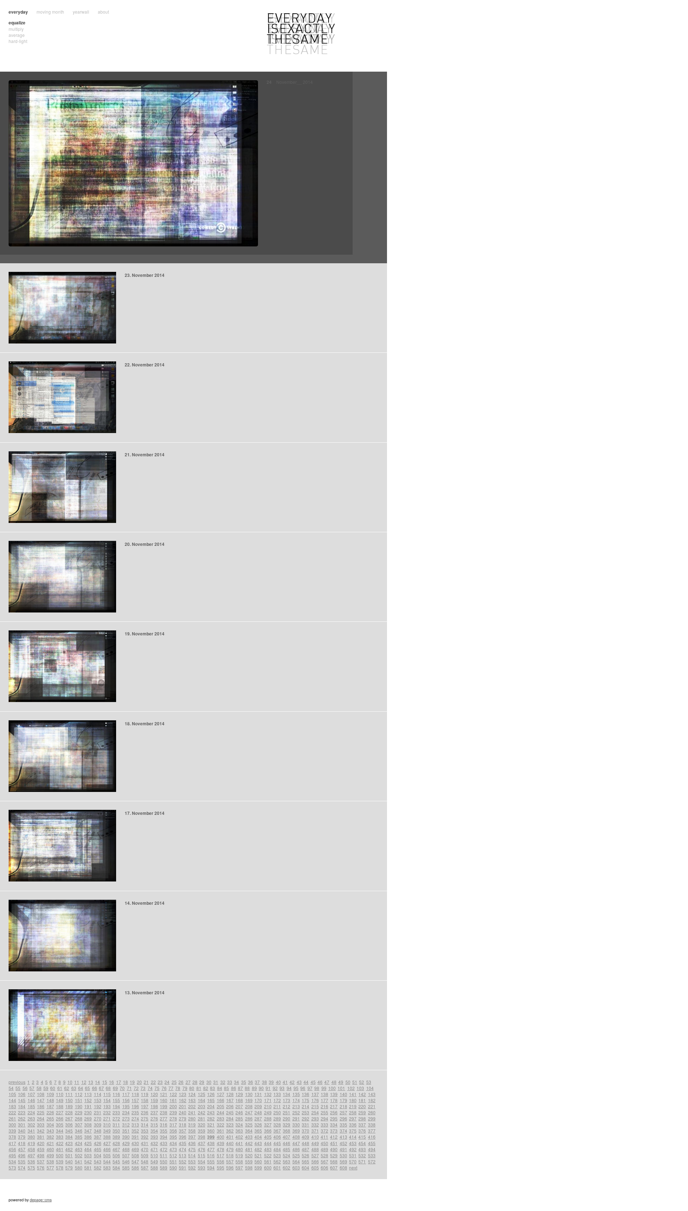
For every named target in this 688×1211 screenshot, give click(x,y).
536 (31, 1161)
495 (12, 1155)
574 (21, 1167)
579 (69, 1167)
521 (258, 1155)
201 (182, 1106)
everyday (18, 12)
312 (126, 1124)
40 (278, 1082)
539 (59, 1161)
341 (31, 1131)
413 (343, 1137)
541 (78, 1161)
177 (324, 1100)
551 (173, 1161)
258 (353, 1112)
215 (315, 1106)
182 (372, 1100)
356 (173, 1131)
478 (220, 1149)
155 (116, 1100)
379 (21, 1137)
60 (52, 1088)
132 (268, 1094)
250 (277, 1112)
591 (182, 1167)
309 (97, 1124)
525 (296, 1155)
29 (201, 1082)
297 (353, 1118)
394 (163, 1137)
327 (268, 1124)
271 (107, 1118)
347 (88, 1131)
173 (286, 1100)
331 (305, 1124)
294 (324, 1118)
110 (59, 1094)
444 (268, 1143)
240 (182, 1112)
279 (182, 1118)
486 (296, 1149)
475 (192, 1149)
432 (154, 1143)
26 (180, 1082)
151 (78, 1100)
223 (21, 1112)
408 (296, 1137)
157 (135, 1100)
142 (362, 1094)
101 (341, 1088)
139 (334, 1094)
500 (59, 1155)
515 (201, 1155)
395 (173, 1137)
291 (296, 1118)
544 (107, 1161)
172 (277, 1100)
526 (305, 1155)
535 (21, 1161)
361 (220, 1131)
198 (154, 1106)
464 (88, 1149)
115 (107, 1094)
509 (144, 1155)
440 (230, 1143)
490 (334, 1149)
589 (163, 1167)
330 (296, 1124)
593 (201, 1167)
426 (97, 1143)
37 (257, 1082)
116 (116, 1094)
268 (78, 1118)
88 (247, 1088)
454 (362, 1143)
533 (372, 1155)
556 (220, 1161)
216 (324, 1106)
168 (239, 1100)
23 (160, 1082)
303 (40, 1124)
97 (309, 1088)
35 (243, 1082)
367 (277, 1131)
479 (230, 1149)
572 (372, 1161)
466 (107, 1149)
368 (286, 1131)
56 (25, 1088)
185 (31, 1106)
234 (126, 1112)
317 (173, 1124)
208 (249, 1106)
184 (21, 1106)
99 (323, 1088)
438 (211, 1143)
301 (21, 1124)
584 (116, 1167)
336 (353, 1124)
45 (313, 1082)
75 (156, 1088)
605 (315, 1167)
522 (268, 1155)
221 (372, 1106)
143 (372, 1094)
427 (107, 1143)
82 (205, 1088)
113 (88, 1094)
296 (343, 1118)
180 (353, 1100)
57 (31, 1088)
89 (254, 1088)
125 (201, 1094)
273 (126, 1118)
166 (220, 1100)
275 (144, 1118)
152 (88, 1100)
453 (353, 1143)
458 (31, 1149)
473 (173, 1149)
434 (173, 1143)
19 (132, 1082)
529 (334, 1155)
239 (173, 1112)
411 (324, 1137)
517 (220, 1155)
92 (275, 1088)
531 (353, 1155)
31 (215, 1082)
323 (230, 1124)
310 (107, 1124)
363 (239, 1131)
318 (182, 1124)
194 (116, 1106)
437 (201, 1143)
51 (354, 1082)
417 (12, 1143)
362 (230, 1131)
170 (258, 1100)
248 (258, 1112)
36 (250, 1082)
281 (201, 1118)
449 (315, 1143)
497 (31, 1155)
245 (230, 1112)
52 (361, 1082)
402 (239, 1137)
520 (249, 1155)
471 (154, 1149)
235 (135, 1112)
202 (192, 1106)
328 (277, 1124)
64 (80, 1088)
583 (107, 1167)
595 (220, 1167)
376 (362, 1131)
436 (192, 1143)
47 (326, 1082)
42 (292, 1082)
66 (94, 1088)
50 (347, 1082)
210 (268, 1106)
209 (258, 1106)
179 (343, 1100)
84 (219, 1088)
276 (154, 1118)
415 (362, 1137)
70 (122, 1088)
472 (163, 1149)
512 (173, 1155)
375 (353, 1131)
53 (368, 1082)
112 (78, 1094)
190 (78, 1106)
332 (315, 1124)
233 (116, 1112)
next (353, 1167)
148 (50, 1100)
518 (230, 1155)
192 (97, 1106)
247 (249, 1112)
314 (144, 1124)
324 (239, 1124)
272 (116, 1118)
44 (306, 1082)
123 (182, 1094)
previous (17, 1082)
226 (50, 1112)
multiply (16, 29)
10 (69, 1082)
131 (258, 1094)
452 (343, 1143)
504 (97, 1155)
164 (201, 1100)
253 (305, 1112)
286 (249, 1118)
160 (163, 1100)
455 (372, 1143)
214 (305, 1106)
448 (305, 1143)
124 (192, 1094)
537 (40, 1161)
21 (146, 1082)
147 (40, 1100)
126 (211, 1094)
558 (239, 1161)
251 (286, 1112)
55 (17, 1088)
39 (271, 1082)
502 (78, 1155)
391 (135, 1137)
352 (135, 1131)
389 (116, 1137)
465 (97, 1149)
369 (296, 1131)
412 (334, 1137)
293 (315, 1118)
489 (324, 1149)
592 (192, 1167)
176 (315, 1100)
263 (31, 1118)
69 (115, 1088)
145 (21, 1100)
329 (286, 1124)
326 (258, 1124)
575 (31, 1167)
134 (286, 1094)
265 (50, 1118)
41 (285, 1082)
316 (163, 1124)
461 (59, 1149)
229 (78, 1112)
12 (83, 1082)
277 (163, 1118)
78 (177, 1088)
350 (116, 1131)
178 (334, 1100)
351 (126, 1131)
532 (362, 1155)
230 (88, 1112)
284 (230, 1118)
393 (154, 1137)
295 (334, 1118)
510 (154, 1155)
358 (192, 1131)
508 (135, 1155)
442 (249, 1143)
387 (97, 1137)
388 (107, 1137)
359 (201, 1131)
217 (334, 1106)
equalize (17, 22)
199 (163, 1106)
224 (31, 1112)
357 (182, 1131)
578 (59, 1167)
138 (324, 1094)
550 (163, 1161)
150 (69, 1100)
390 (126, 1137)
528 (324, 1155)
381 (40, 1137)
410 (315, 1137)
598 (249, 1167)
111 (69, 1094)
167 (230, 1100)
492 (353, 1149)
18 (125, 1082)
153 (97, 1100)
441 (239, 1143)
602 (286, 1167)
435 (182, 1143)
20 (139, 1082)
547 (135, 1161)
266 (59, 1118)
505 (107, 1155)
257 (343, 1112)
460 (50, 1149)
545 (116, 1161)
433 (163, 1143)
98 (316, 1088)
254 (315, 1112)
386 (88, 1137)
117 (126, 1094)
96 (302, 1088)
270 (97, 1118)
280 (192, 1118)
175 (305, 1100)
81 (198, 1088)
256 (334, 1112)
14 (97, 1082)
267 (69, 1118)
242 (201, 1112)
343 (50, 1131)
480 (239, 1149)
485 (286, 1149)
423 (69, 1143)
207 (239, 1106)
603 (296, 1167)
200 (173, 1106)
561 (268, 1161)
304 (50, 1124)
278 (173, 1118)
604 (305, 1167)
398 (201, 1137)
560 (258, 1161)
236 (144, 1112)
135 (296, 1094)
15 (104, 1082)
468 (126, 1149)
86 (233, 1088)
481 (249, 1149)
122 (173, 1094)
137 (315, 1094)
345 (69, 1131)
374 (343, 1131)
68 (108, 1088)
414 (353, 1137)
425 (88, 1143)
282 (211, 1118)
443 (258, 1143)
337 (362, 1124)
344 (59, 1131)
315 (154, 1124)
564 (296, 1161)
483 (268, 1149)
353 (144, 1131)
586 (135, 1167)
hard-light (18, 41)
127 (220, 1094)
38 (264, 1082)
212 (286, 1106)
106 (21, 1094)
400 (220, 1137)
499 (50, 1155)
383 (59, 1137)
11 (76, 1082)
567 (324, 1161)
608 (343, 1167)
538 (50, 1161)
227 (59, 1112)
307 (78, 1124)
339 (12, 1131)
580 (78, 1167)
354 (154, 1131)
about (103, 12)
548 (144, 1161)
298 (362, 1118)
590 (173, 1167)
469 (135, 1149)
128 (230, 1094)
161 (173, 1100)
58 (39, 1088)
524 (286, 1155)
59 (45, 1088)
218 (343, 1106)
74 (150, 1088)
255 (324, 1112)
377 (372, 1131)
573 (12, 1167)
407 (286, 1137)
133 (277, 1094)
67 (101, 1088)
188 (59, 1106)
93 (282, 1088)
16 (111, 1082)
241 (192, 1112)
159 (154, 1100)
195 (126, 1106)
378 (12, 1137)
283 (220, 1118)
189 (69, 1106)
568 (334, 1161)
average (17, 35)
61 (59, 1088)
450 (324, 1143)
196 (135, 1106)
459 (40, 1149)
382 (50, 1137)
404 (258, 1137)
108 (40, 1094)
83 (212, 1088)
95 (295, 1088)
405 (268, 1137)
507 (126, 1155)
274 (135, 1118)
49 (340, 1082)
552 (182, 1161)
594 (211, 1167)
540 (69, 1161)
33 (229, 1082)
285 (239, 1118)
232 (107, 1112)
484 (277, 1149)
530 (343, 1155)
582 (97, 1167)
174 (296, 1100)
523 (277, 1155)
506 (116, 1155)
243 (211, 1112)
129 (239, 1094)
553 (192, 1161)
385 (78, 1137)
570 (353, 1161)
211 (277, 1106)
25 (174, 1082)
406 (277, 1137)
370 (305, 1131)
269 (88, 1118)
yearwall (81, 12)
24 (166, 1082)
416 (372, 1137)
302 (31, 1124)
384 (69, 1137)
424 (78, 1143)
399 (211, 1137)
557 (230, 1161)
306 (69, 1124)
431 (144, 1143)
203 (201, 1106)
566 (315, 1161)
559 (249, 1161)
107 (31, 1094)
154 (107, 1100)
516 (211, 1155)
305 (59, 1124)
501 (69, 1155)
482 (258, 1149)
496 (21, 1155)
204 (211, 1106)
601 (277, 1167)
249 (268, 1112)
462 (69, 1149)
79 (184, 1088)
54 (11, 1088)
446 (286, 1143)
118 (135, 1094)
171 (268, 1100)
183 (12, 1106)
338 (372, 1124)
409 (305, 1137)
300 (12, 1124)
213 (296, 1106)
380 (31, 1137)
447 (296, 1143)
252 (296, 1112)
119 (144, 1094)
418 (21, 1143)
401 (230, 1137)
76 (164, 1088)
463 (78, 1149)
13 (90, 1082)
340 (21, 1131)
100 (332, 1088)
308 (88, 1124)
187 (50, 1106)
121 (163, 1094)
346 (78, 1131)
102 (351, 1088)
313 (135, 1124)
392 (144, 1137)
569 (343, 1161)
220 (362, 1106)
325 (249, 1124)
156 (126, 1100)
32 (222, 1082)
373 (334, 1131)
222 (12, 1112)
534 (12, 1161)
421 (50, 1143)
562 (277, 1161)
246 (239, 1112)
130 (249, 1094)
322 (220, 1124)
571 (362, 1161)
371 (315, 1131)
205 (220, 1106)
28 (194, 1082)
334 (334, 1124)
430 (135, 1143)
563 (286, 1161)
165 (211, 1100)
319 (192, 1124)
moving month (50, 12)
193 (107, 1106)
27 (188, 1082)
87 (240, 1088)
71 (129, 1088)
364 (249, 1131)
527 (315, 1155)
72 (136, 1088)
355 (163, 1131)
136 (305, 1094)
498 (40, 1155)
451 (334, 1143)
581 (88, 1167)
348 (97, 1131)
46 (319, 1082)
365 (258, 1131)
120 (154, 1094)
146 (31, 1100)
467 (116, 1149)
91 (268, 1088)
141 (353, 1094)
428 (116, 1143)
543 (97, 1161)
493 (362, 1149)
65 (87, 1088)
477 (211, 1149)
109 (50, 1094)
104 (370, 1088)
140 (343, 1094)
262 (21, 1118)
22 (153, 1082)
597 (239, 1167)
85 (226, 1088)
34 (236, 1082)
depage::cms (41, 1199)
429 (126, 1143)
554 (201, 1161)
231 (97, 1112)
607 (334, 1167)
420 (40, 1143)
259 (362, 1112)
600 (268, 1167)
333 (324, 1124)
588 (154, 1167)
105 (12, 1094)
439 (220, 1143)
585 (126, 1167)
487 (305, 1149)
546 (126, 1161)
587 (144, 1167)
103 (360, 1088)
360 (211, 1131)
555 (211, 1161)
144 (12, 1100)
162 (182, 1100)
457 (21, 1149)
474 (182, 1149)
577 (50, 1167)
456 (12, 1149)
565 (305, 1161)
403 (249, 1137)
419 (31, 1143)
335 (343, 1124)
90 (261, 1088)
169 (249, 1100)
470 (144, 1149)
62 (66, 1088)
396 (182, 1137)
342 (40, 1131)
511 (163, 1155)
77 (170, 1088)
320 (201, 1124)
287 (258, 1118)
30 (208, 1082)
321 (211, 1124)
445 (277, 1143)
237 (154, 1112)
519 (239, 1155)
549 (154, 1161)
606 (324, 1167)
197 (144, 1106)
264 (40, 1118)
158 (144, 1100)
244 (220, 1112)
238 (163, 1112)
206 (230, 1106)
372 (324, 1131)
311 (116, 1124)
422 (59, 1143)
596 (230, 1167)
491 (343, 1149)
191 (88, 1106)
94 (289, 1088)
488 (315, 1149)
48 (333, 1082)
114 (97, 1094)
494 (372, 1149)
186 (40, 1106)
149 (59, 1100)
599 (258, 1167)
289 (277, 1118)
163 (192, 1100)
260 (372, 1112)
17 (118, 1082)
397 (192, 1137)
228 (69, 1112)
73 (142, 1088)
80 (191, 1088)
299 (372, 1118)
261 (12, 1118)
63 (73, 1088)
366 (268, 1131)
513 (182, 1155)
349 (107, 1131)
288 (268, 1118)
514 (192, 1155)
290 (286, 1118)
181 (362, 1100)
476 (201, 1149)
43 (299, 1082)
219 (353, 1106)
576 (40, 1167)
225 (40, 1112)
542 (88, 1161)
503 (88, 1155)
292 (305, 1118)
